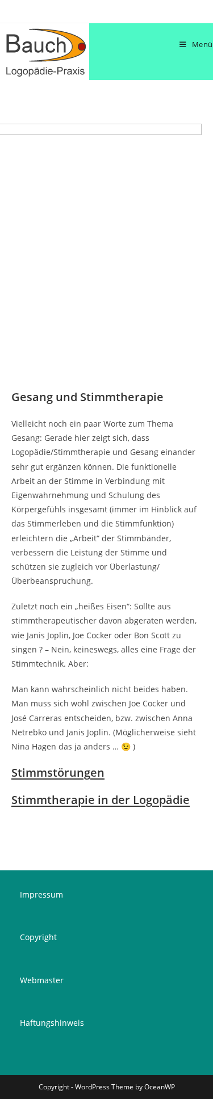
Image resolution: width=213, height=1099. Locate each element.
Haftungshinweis (52, 1022)
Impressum (41, 894)
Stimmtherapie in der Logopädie (100, 799)
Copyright (38, 937)
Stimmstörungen (58, 772)
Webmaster (42, 980)
